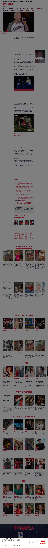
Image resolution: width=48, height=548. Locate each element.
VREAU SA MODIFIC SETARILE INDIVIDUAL (43, 543)
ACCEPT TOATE (42, 541)
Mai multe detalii (5, 541)
